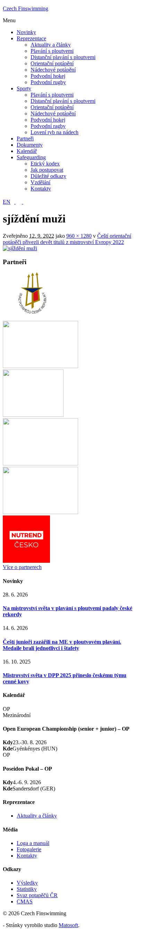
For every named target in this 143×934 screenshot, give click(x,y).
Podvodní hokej (48, 76)
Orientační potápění (52, 63)
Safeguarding (31, 157)
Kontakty (41, 189)
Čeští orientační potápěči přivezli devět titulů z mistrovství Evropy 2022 (67, 239)
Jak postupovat (47, 170)
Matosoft (68, 925)
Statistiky (27, 889)
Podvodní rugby (48, 82)
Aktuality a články (51, 45)
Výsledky (27, 883)
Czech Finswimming (25, 8)
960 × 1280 (79, 236)
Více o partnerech (22, 567)
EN (6, 202)
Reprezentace (31, 38)
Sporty (24, 88)
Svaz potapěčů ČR (37, 895)
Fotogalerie (29, 849)
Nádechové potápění (53, 70)
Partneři (25, 138)
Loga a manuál (33, 843)
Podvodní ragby (48, 126)
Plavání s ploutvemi (52, 51)
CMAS (25, 901)
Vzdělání (40, 182)
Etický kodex (45, 164)
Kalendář (27, 151)
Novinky (26, 32)
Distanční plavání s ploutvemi (63, 57)
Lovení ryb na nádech (54, 132)
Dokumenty (30, 145)
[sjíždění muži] (20, 248)
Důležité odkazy (48, 176)
